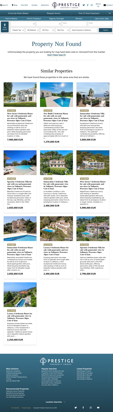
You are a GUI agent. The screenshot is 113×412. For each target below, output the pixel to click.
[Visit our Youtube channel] (97, 408)
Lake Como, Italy (102, 18)
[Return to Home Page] (66, 5)
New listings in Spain (83, 377)
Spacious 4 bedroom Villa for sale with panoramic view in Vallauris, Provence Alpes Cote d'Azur (92, 251)
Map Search (5, 28)
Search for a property (13, 371)
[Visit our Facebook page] (82, 408)
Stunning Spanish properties (15, 395)
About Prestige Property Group (16, 377)
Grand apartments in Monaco (51, 381)
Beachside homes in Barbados (51, 383)
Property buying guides (14, 373)
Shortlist (24, 5)
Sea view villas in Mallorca (49, 385)
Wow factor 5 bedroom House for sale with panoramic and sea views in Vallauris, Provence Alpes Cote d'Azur (92, 185)
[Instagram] (92, 5)
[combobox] (74, 24)
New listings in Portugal (84, 373)
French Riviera (11, 18)
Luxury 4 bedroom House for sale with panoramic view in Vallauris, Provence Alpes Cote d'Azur (19, 317)
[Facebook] (88, 5)
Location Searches (54, 402)
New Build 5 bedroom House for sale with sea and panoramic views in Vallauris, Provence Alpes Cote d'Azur (56, 117)
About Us (98, 5)
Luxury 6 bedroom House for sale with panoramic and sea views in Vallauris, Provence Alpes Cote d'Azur (56, 251)
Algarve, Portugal (56, 18)
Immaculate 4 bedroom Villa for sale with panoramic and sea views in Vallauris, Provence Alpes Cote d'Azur (92, 117)
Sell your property (12, 375)
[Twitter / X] (84, 5)
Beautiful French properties (15, 393)
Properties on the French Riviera (52, 373)
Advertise (45, 5)
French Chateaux (34, 18)
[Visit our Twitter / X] (74, 408)
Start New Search (56, 54)
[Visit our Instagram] (89, 408)
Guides (34, 5)
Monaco (79, 18)
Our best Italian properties (15, 397)
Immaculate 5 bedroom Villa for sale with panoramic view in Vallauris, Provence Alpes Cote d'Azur (56, 185)
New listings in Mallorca (84, 379)
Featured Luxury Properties (15, 391)
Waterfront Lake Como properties (52, 375)
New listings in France (84, 371)
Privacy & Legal (26, 408)
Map (15, 5)
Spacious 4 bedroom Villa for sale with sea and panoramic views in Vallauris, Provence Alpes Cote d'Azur (19, 185)
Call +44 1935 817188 (13, 381)
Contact (8, 379)
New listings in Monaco (84, 375)
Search (5, 5)
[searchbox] (74, 23)
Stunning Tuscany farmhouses (51, 377)
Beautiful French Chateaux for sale (52, 371)
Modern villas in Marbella (49, 379)
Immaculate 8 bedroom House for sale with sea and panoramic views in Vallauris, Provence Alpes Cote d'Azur (20, 251)
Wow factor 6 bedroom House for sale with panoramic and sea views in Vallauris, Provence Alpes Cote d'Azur (20, 117)
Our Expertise (15, 408)
